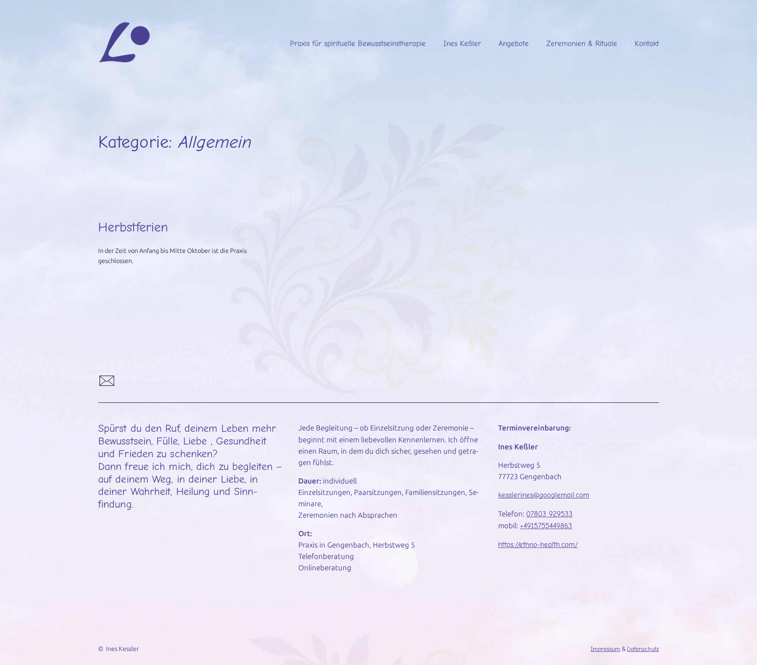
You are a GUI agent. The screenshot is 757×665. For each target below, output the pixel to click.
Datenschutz (643, 649)
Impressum (605, 649)
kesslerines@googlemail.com (543, 495)
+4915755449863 (546, 526)
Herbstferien (133, 227)
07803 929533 (549, 514)
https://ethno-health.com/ (538, 545)
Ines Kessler (122, 649)
